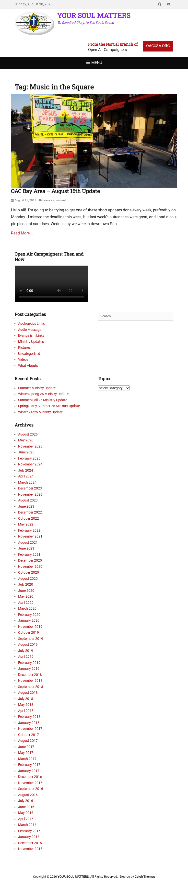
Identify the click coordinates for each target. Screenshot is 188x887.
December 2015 (30, 843)
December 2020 (30, 560)
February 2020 (29, 615)
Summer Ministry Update (37, 388)
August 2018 (28, 692)
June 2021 (26, 548)
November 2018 (30, 680)
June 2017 (26, 747)
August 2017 (28, 741)
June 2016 (26, 807)
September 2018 (30, 687)
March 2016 (27, 825)
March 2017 (27, 759)
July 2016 (25, 801)
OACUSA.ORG (158, 45)
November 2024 (30, 464)
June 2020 (26, 590)
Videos (23, 359)
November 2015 (30, 849)
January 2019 (28, 668)
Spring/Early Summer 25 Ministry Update (49, 406)
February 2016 (29, 831)
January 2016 (28, 837)
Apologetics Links (31, 323)
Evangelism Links (31, 335)
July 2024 (25, 470)
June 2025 (26, 452)
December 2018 (30, 675)
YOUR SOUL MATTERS (93, 15)
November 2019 (30, 627)
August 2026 (28, 434)
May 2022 (25, 524)
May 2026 (25, 440)
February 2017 (29, 765)
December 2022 (30, 512)
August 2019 (28, 644)
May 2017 (25, 753)
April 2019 (26, 656)
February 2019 (29, 663)
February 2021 (29, 554)
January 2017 (28, 771)
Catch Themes (145, 876)
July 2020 (25, 584)
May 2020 (25, 596)
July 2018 (25, 699)
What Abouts (28, 366)
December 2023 (30, 488)
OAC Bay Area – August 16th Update (55, 190)
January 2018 (28, 723)
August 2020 (28, 578)
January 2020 (28, 620)
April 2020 (26, 602)
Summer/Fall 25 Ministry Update (42, 400)
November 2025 (30, 446)
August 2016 (28, 795)
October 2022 (28, 518)
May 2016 (25, 813)
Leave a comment (54, 200)
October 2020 (28, 572)
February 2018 (29, 717)
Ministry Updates (31, 342)
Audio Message (29, 330)
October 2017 (28, 735)
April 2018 (26, 711)
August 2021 (28, 542)
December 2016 (30, 777)
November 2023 (30, 494)
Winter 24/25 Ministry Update (40, 412)
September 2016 (30, 789)
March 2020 (27, 608)
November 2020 (30, 566)
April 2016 (26, 819)
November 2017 (30, 729)
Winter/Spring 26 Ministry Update (43, 394)
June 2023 (26, 506)
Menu (96, 62)
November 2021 (30, 536)
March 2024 (27, 482)
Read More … (22, 233)
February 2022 (29, 530)
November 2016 (30, 783)
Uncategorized (29, 354)
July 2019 (25, 651)
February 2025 (29, 458)
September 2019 (30, 639)
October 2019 (28, 632)
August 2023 (28, 500)
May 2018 (25, 705)
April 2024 (26, 476)
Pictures (24, 347)
